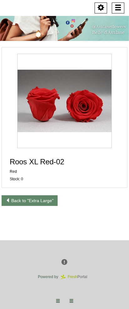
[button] (64, 101)
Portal (79, 277)
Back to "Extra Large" (32, 200)
